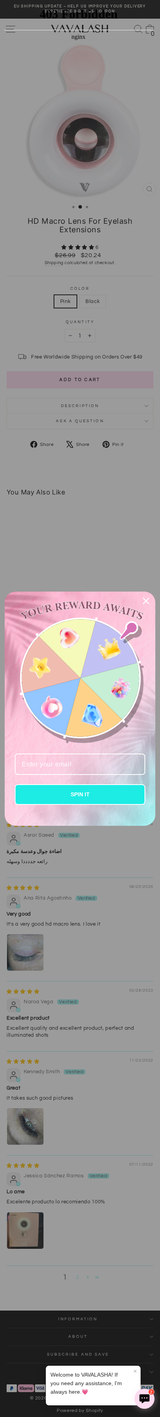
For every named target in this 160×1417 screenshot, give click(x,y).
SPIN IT (80, 794)
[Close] (146, 601)
